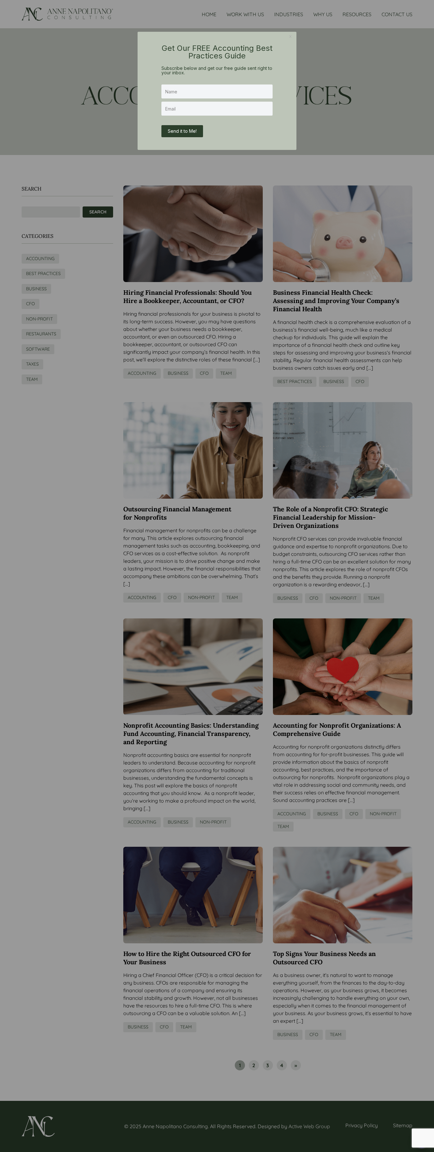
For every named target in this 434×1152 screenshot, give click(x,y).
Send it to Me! (182, 131)
